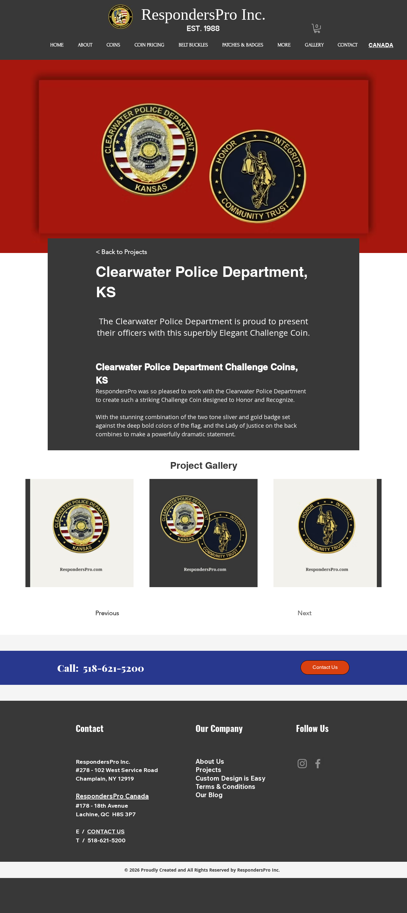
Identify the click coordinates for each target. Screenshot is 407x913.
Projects (208, 770)
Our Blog (209, 795)
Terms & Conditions (225, 786)
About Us (210, 761)
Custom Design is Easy (231, 778)
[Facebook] (318, 763)
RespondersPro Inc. (203, 14)
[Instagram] (302, 763)
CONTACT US (106, 831)
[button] (317, 28)
